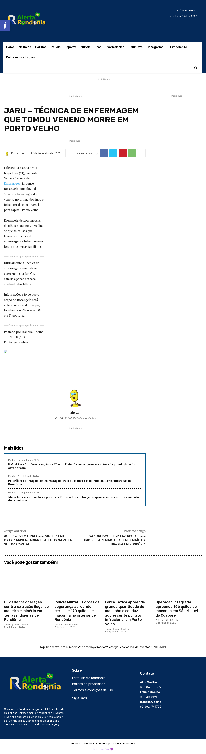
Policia (11, 476)
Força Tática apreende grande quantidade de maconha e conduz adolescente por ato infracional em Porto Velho (125, 613)
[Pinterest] (123, 153)
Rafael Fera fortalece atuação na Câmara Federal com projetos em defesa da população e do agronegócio (71, 466)
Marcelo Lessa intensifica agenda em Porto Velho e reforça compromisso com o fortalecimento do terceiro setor (73, 498)
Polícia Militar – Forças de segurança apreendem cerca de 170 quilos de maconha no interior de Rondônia (77, 611)
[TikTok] (86, 707)
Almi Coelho (21, 624)
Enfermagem (12, 183)
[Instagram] (80, 707)
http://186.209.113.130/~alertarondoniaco (75, 418)
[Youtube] (92, 707)
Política (12, 460)
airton (21, 153)
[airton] (7, 153)
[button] (5, 25)
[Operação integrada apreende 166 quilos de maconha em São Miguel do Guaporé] (179, 582)
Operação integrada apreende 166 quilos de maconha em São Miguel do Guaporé (177, 609)
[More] (141, 153)
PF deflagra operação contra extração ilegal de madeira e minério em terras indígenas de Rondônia (69, 482)
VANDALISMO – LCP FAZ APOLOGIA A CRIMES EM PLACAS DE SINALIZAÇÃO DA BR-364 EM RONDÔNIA (114, 540)
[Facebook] (104, 153)
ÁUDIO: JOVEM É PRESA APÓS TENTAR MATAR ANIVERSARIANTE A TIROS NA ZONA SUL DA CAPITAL (38, 540)
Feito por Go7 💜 (103, 749)
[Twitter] (113, 153)
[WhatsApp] (132, 153)
